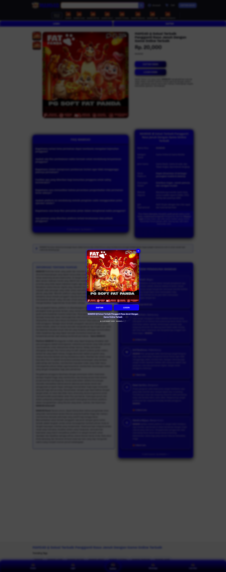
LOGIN (126, 307)
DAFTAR (99, 307)
